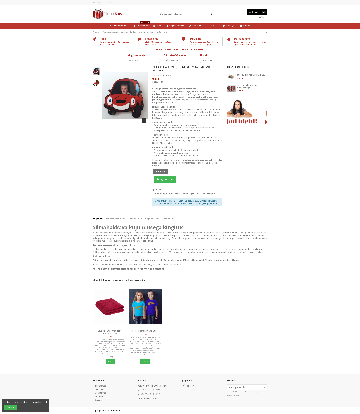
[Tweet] (157, 189)
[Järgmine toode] (266, 32)
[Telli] (264, 387)
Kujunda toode (167, 179)
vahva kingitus (189, 193)
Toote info (161, 171)
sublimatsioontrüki (182, 249)
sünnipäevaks (175, 193)
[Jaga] (153, 189)
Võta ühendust (99, 2)
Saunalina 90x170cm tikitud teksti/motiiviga (110, 331)
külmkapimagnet (160, 193)
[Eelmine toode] (265, 32)
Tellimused (99, 389)
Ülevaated (168, 218)
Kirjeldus (98, 218)
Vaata (110, 361)
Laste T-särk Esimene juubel (145, 330)
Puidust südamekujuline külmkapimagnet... (248, 86)
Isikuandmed (100, 385)
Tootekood (157, 75)
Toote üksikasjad (115, 218)
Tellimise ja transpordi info (143, 218)
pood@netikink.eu (149, 398)
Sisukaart (110, 2)
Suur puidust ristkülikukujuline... (251, 74)
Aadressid (98, 396)
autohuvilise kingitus (206, 193)
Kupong (98, 400)
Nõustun (10, 407)
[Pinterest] (160, 189)
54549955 (145, 394)
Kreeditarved (100, 392)
